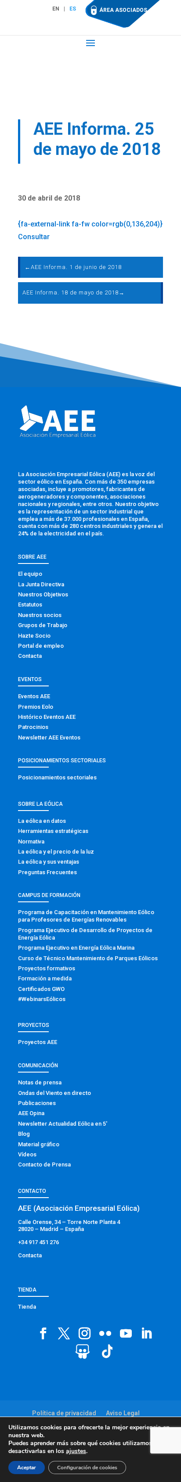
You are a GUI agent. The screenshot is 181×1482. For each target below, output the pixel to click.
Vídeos (27, 1154)
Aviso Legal (123, 1413)
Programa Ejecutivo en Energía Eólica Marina (76, 947)
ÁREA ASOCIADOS (123, 10)
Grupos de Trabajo (42, 625)
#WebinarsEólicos (41, 999)
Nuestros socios (40, 615)
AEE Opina (31, 1113)
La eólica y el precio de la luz (56, 851)
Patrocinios (33, 727)
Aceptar (26, 1467)
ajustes (76, 1451)
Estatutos (30, 604)
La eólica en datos (42, 821)
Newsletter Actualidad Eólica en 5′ (62, 1123)
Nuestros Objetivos (43, 594)
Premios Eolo (35, 706)
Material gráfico (38, 1144)
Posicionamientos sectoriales (57, 777)
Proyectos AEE (37, 1042)
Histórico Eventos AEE (47, 717)
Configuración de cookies (87, 1467)
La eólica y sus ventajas (48, 861)
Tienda (27, 1306)
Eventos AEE (34, 696)
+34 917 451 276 (38, 1242)
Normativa (31, 841)
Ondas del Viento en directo (54, 1093)
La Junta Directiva (41, 584)
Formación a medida (45, 978)
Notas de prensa (40, 1082)
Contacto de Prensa (44, 1164)
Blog (24, 1133)
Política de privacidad (64, 1413)
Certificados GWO (41, 989)
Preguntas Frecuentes (47, 872)
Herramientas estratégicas (53, 831)
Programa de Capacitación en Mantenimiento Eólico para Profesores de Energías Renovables (86, 916)
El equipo (30, 574)
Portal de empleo (41, 645)
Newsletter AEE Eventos (49, 737)
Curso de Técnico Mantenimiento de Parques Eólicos (88, 958)
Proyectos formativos (46, 968)
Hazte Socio (34, 635)
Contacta (30, 656)
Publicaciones (37, 1103)
